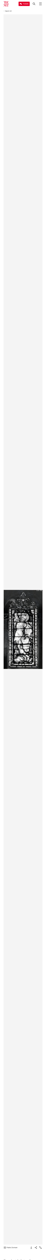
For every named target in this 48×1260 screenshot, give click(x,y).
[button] (23, 629)
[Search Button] (34, 4)
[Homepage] (6, 3)
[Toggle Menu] (40, 4)
